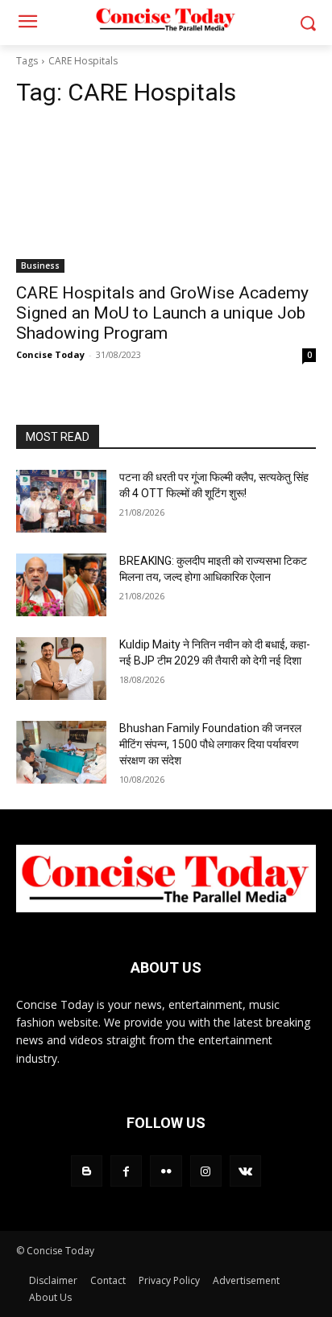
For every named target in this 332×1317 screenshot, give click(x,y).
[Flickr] (165, 1171)
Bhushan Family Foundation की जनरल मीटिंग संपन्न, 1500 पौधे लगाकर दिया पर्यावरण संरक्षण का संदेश (210, 744)
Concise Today (50, 354)
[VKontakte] (245, 1171)
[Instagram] (206, 1171)
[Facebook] (126, 1171)
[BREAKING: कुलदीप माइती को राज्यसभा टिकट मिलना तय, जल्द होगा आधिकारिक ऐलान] (61, 585)
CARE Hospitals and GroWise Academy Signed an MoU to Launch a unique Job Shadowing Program (162, 313)
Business (40, 265)
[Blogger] (86, 1171)
